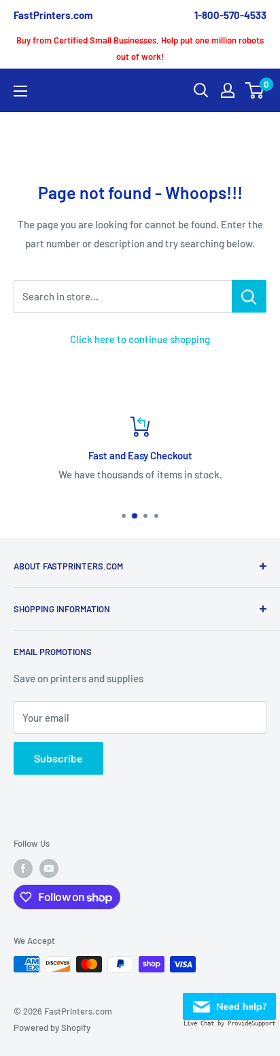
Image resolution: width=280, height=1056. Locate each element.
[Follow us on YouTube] (48, 868)
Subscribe (58, 758)
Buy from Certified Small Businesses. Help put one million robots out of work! (140, 48)
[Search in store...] (249, 296)
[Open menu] (20, 91)
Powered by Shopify (52, 1027)
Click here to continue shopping (140, 339)
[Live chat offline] (229, 1002)
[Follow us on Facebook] (23, 868)
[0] (255, 90)
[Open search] (201, 90)
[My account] (227, 90)
